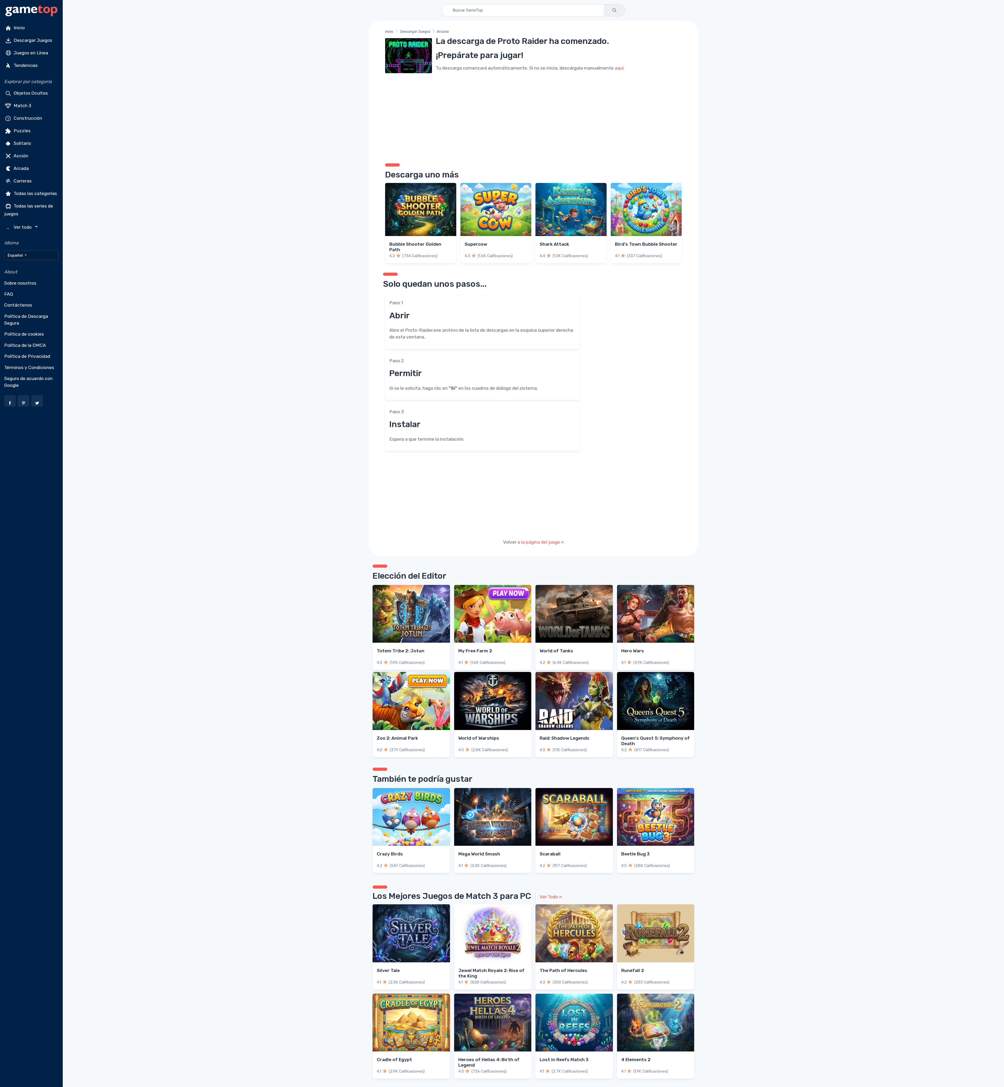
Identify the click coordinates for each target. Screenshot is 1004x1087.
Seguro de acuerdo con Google (28, 382)
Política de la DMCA (25, 345)
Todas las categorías (35, 193)
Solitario (22, 143)
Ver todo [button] (20, 227)
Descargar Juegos (32, 40)
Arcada (21, 168)
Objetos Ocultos (30, 93)
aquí (619, 68)
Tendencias (25, 65)
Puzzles (22, 130)
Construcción (27, 118)
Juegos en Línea (30, 52)
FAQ (8, 294)
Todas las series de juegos (28, 209)
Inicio (19, 27)
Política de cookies (24, 334)
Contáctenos (18, 305)
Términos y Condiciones (29, 367)
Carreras (22, 180)
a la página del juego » (540, 542)
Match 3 (22, 105)
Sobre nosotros (20, 283)
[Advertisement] (533, 116)
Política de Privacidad (27, 356)
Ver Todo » (551, 896)
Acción (20, 155)
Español (16, 255)
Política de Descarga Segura (26, 320)
